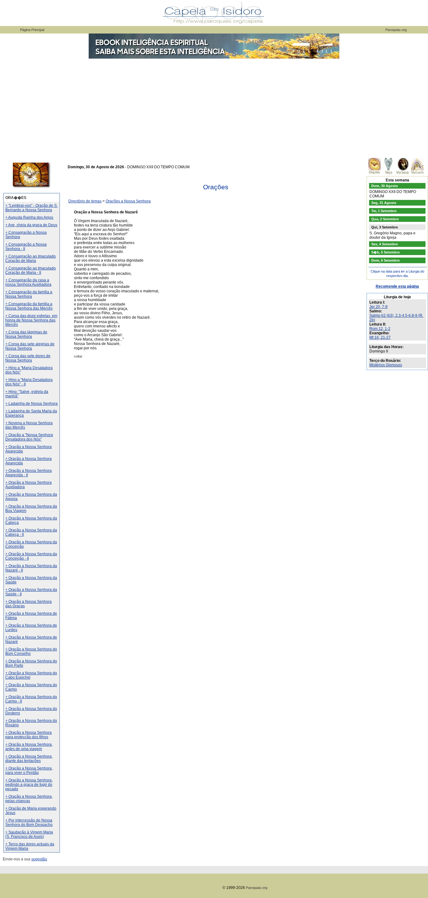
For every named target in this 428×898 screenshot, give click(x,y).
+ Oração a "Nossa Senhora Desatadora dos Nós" (29, 437)
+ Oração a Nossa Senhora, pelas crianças (29, 798)
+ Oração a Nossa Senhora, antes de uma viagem (29, 746)
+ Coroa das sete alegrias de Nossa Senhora (30, 346)
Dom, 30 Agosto (384, 186)
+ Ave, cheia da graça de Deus (31, 225)
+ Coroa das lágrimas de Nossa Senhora (26, 334)
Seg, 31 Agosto (383, 203)
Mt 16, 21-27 (380, 337)
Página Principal (32, 30)
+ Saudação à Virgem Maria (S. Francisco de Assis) (29, 834)
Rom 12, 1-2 (379, 328)
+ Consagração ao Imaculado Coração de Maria (30, 258)
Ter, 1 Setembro (384, 211)
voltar (78, 356)
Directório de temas (85, 201)
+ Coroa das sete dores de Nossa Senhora (27, 358)
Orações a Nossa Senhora (128, 201)
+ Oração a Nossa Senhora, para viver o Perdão (29, 770)
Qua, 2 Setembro (385, 219)
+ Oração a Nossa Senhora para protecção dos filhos (28, 734)
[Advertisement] (214, 106)
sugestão (39, 859)
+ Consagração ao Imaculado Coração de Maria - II (30, 270)
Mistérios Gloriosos (385, 365)
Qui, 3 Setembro (384, 227)
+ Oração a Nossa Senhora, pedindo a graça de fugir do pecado (29, 784)
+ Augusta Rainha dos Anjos (29, 217)
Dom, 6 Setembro (385, 260)
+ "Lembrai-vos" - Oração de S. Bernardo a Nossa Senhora (31, 207)
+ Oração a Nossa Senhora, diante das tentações (29, 758)
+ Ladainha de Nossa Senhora (31, 403)
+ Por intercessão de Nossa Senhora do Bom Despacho (29, 822)
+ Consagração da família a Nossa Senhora (28, 294)
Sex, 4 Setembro (384, 244)
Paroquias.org (396, 30)
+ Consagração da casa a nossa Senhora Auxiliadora (28, 282)
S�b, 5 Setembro (385, 252)
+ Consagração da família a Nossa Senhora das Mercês (29, 306)
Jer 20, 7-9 (378, 307)
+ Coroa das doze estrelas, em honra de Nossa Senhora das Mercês (31, 320)
